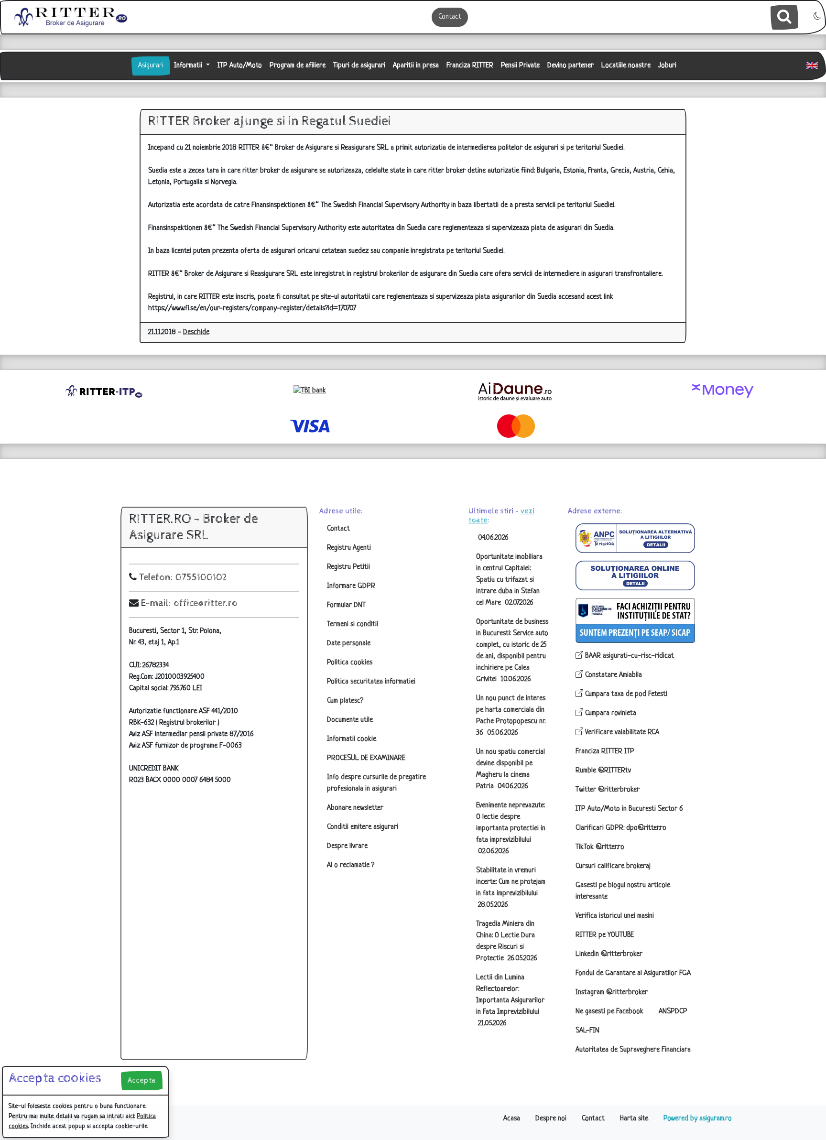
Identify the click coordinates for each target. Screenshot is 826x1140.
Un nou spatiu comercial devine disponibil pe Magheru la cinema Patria (510, 769)
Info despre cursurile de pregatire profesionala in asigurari (376, 783)
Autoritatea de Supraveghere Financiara (633, 1050)
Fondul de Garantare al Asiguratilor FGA (633, 973)
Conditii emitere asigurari (362, 827)
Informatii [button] (189, 66)
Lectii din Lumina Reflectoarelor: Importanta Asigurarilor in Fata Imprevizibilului (510, 1001)
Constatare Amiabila (612, 675)
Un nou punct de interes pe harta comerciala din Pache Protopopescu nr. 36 (510, 716)
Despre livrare (347, 846)
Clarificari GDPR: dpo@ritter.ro (621, 828)
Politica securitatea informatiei (371, 682)
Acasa (511, 1119)
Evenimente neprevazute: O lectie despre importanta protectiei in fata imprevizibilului (510, 829)
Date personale (348, 644)
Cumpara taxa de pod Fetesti (625, 694)
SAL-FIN (587, 1031)
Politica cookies (349, 663)
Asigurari (150, 66)
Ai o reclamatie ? (350, 865)
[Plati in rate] (309, 391)
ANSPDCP (673, 1012)
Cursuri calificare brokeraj (613, 866)
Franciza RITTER (469, 66)
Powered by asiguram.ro (697, 1119)
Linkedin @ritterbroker (609, 954)
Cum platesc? (345, 701)
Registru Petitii (348, 567)
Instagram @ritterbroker (612, 992)
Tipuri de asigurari (359, 66)
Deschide (196, 332)
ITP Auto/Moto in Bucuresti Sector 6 (629, 809)
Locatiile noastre (626, 66)
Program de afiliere (298, 66)
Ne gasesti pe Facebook (609, 1012)
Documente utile (350, 720)
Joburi (667, 66)
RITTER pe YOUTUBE (605, 935)
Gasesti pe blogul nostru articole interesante (623, 891)
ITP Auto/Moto (239, 66)
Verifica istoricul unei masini (615, 916)
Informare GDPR (351, 586)
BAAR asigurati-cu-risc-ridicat (628, 656)
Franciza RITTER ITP (605, 752)
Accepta (142, 1080)
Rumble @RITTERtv (603, 771)
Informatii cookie (351, 739)
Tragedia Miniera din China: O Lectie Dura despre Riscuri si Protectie (506, 941)
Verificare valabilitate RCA (621, 732)
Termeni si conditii (352, 624)
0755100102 (201, 577)
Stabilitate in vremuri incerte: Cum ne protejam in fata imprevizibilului (510, 888)
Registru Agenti (349, 548)
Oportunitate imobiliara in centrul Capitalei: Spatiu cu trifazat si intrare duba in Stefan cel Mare (509, 580)
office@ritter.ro (206, 603)
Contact (449, 17)
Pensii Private (520, 66)
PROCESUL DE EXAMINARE (366, 758)
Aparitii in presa (416, 66)
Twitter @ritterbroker (608, 790)
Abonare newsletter (355, 808)
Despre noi (550, 1119)
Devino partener (570, 66)
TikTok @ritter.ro (600, 847)
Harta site (634, 1119)
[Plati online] (723, 391)
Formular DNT (346, 605)
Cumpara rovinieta (609, 713)
